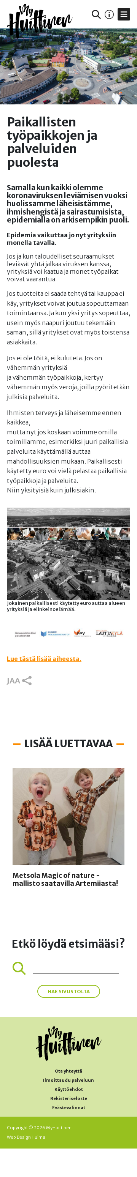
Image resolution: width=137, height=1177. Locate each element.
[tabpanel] (68, 66)
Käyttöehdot (68, 1089)
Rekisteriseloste (68, 1098)
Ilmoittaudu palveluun (68, 1080)
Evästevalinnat (68, 1107)
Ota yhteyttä (68, 1071)
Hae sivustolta (69, 991)
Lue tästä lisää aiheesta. (44, 659)
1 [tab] (69, 92)
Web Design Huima (26, 1137)
